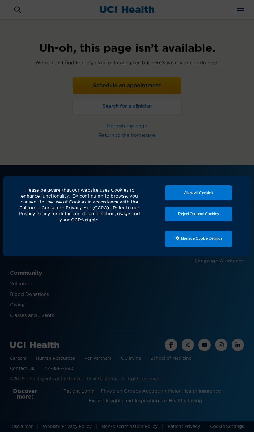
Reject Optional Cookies (198, 214)
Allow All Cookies (198, 193)
